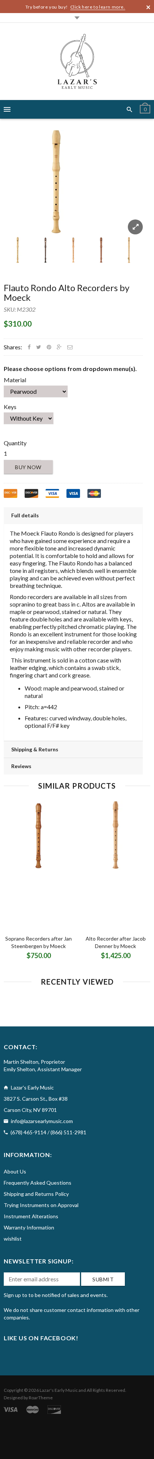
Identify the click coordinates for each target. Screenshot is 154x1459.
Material (15, 379)
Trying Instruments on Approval (41, 1205)
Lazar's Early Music (59, 1390)
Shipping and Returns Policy (36, 1194)
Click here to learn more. (97, 7)
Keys (10, 406)
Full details (25, 515)
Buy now (28, 467)
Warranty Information (29, 1227)
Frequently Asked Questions (37, 1182)
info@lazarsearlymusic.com (42, 1121)
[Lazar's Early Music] (77, 61)
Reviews (21, 766)
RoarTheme (41, 1397)
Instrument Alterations (31, 1216)
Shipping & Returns (34, 749)
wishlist (13, 1238)
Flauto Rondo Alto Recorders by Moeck (66, 292)
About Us (15, 1171)
